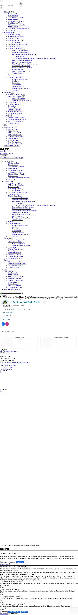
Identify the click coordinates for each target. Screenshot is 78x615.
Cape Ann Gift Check (15, 287)
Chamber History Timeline (16, 174)
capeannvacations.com (15, 280)
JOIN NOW (4, 151)
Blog (5, 269)
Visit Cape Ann (9, 271)
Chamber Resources (14, 254)
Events (6, 260)
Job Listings (12, 251)
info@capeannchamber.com (9, 351)
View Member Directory (12, 289)
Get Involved (16, 231)
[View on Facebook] (3, 325)
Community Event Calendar (17, 264)
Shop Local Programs (15, 242)
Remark (17, 589)
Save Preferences (14, 611)
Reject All (12, 562)
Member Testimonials (15, 194)
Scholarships (20, 203)
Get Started (15, 227)
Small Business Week (15, 172)
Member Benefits (13, 187)
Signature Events (13, 267)
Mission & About (13, 163)
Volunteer (11, 221)
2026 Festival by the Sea (16, 265)
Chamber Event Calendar (16, 262)
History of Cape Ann (15, 278)
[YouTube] (8, 150)
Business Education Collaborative (23, 201)
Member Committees (15, 196)
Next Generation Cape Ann (21, 218)
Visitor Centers (13, 176)
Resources (7, 238)
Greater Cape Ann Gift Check (21, 245)
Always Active (19, 581)
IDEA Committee (17, 216)
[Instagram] (3, 150)
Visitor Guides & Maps (15, 276)
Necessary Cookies (8, 581)
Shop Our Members (18, 243)
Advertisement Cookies (9, 604)
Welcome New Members (16, 185)
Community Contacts (15, 258)
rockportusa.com (13, 282)
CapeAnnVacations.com (8, 365)
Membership (8, 181)
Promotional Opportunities (20, 225)
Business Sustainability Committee (23, 207)
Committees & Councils (15, 170)
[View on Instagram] (7, 325)
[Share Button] (44, 302)
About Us (7, 161)
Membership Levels (14, 189)
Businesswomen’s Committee (21, 209)
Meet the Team (13, 165)
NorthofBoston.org (6, 369)
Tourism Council (17, 220)
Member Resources (14, 223)
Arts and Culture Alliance (20, 199)
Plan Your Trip (12, 273)
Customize (4, 562)
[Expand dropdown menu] (12, 161)
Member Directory (14, 183)
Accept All (20, 562)
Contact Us (11, 179)
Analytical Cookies (8, 597)
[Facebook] (1, 150)
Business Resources (14, 253)
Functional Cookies (8, 589)
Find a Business (13, 284)
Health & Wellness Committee (22, 214)
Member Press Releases (15, 249)
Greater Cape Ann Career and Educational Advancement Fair (36, 205)
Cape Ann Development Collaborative (24, 210)
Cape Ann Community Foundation (19, 178)
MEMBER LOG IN (6, 153)
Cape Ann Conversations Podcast (19, 192)
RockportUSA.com (6, 367)
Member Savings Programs (21, 234)
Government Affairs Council (21, 212)
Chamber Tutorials (18, 232)
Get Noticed (16, 229)
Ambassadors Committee (20, 198)
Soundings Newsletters (15, 256)
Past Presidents (13, 168)
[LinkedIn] (6, 150)
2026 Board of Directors (16, 167)
